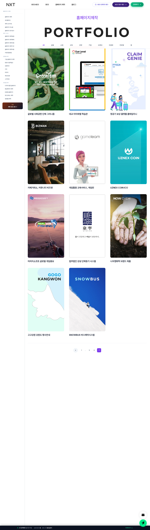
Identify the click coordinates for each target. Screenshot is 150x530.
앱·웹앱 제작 (8, 99)
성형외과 (7, 66)
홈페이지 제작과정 (9, 43)
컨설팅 (111, 45)
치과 (6, 69)
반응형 (122, 45)
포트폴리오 (8, 20)
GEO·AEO (35, 4)
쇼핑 (62, 45)
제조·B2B (7, 76)
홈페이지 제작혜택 (9, 39)
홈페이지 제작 (60, 4)
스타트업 (7, 79)
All (44, 45)
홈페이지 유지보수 (9, 30)
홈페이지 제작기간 (9, 46)
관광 (80, 45)
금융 (52, 45)
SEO (47, 4)
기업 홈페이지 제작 (9, 59)
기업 (90, 45)
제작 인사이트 (8, 24)
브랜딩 (100, 45)
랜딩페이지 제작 (9, 89)
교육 (71, 45)
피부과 (6, 72)
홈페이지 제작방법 (9, 36)
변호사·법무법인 (9, 62)
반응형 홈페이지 (9, 92)
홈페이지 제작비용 (9, 49)
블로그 (74, 4)
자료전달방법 (8, 52)
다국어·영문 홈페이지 (10, 85)
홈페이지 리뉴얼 (9, 27)
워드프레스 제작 (9, 95)
